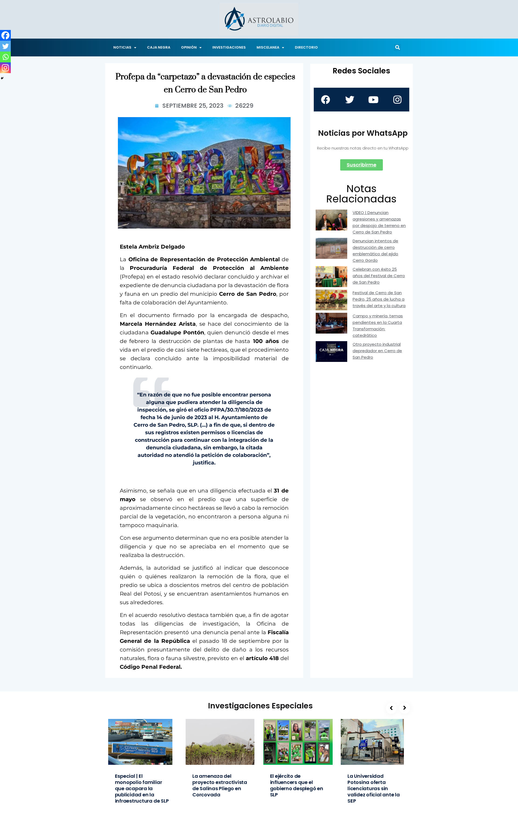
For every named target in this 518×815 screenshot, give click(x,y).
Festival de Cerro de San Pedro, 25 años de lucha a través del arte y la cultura (379, 299)
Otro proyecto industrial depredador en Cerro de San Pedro (377, 350)
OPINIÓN (189, 47)
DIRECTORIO (306, 47)
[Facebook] (5, 35)
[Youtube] (373, 99)
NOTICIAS (122, 47)
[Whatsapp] (5, 57)
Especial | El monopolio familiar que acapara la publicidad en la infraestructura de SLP (142, 788)
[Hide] (2, 78)
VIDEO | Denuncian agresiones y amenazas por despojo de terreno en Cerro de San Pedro (379, 222)
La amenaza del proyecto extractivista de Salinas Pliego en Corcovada (219, 785)
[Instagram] (5, 67)
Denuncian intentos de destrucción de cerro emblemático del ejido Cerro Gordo (375, 250)
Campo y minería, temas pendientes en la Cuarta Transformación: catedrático (378, 325)
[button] (397, 47)
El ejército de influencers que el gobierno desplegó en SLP (296, 785)
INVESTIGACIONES (229, 47)
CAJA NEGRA (158, 47)
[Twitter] (5, 46)
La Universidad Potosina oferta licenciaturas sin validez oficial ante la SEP (373, 788)
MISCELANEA (268, 47)
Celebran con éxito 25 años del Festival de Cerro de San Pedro (379, 275)
